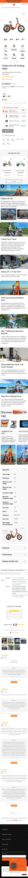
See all (15, 813)
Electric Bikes (13, 7)
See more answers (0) (18, 596)
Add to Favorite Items (10, 135)
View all (14, 181)
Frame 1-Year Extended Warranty (13, 111)
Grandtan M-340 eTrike (8, 170)
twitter (14, 61)
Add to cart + (7, 175)
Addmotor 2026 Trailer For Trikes (14, 125)
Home (9, 7)
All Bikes (18, 7)
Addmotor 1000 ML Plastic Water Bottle (14, 116)
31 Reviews (12, 76)
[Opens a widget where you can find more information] (18, 866)
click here (15, 820)
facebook (11, 61)
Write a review (15, 632)
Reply (14, 682)
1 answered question (8, 79)
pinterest (16, 61)
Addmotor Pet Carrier (14, 121)
